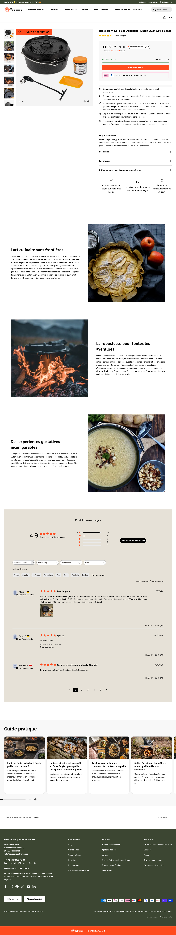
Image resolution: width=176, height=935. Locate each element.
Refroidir (54, 9)
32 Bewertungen (119, 35)
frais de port (115, 51)
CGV (94, 911)
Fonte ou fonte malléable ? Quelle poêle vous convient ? (24, 765)
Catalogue (148, 849)
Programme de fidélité (111, 865)
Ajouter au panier (135, 67)
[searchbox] (21, 562)
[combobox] (161, 9)
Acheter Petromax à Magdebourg (116, 860)
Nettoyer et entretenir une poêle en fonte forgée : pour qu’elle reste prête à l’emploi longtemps (66, 766)
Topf (58, 575)
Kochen (85, 575)
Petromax (13, 911)
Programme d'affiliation (154, 865)
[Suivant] (35, 799)
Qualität (25, 575)
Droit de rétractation (121, 911)
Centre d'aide (73, 849)
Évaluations (73, 865)
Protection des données (138, 911)
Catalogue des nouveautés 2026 (158, 844)
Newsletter (107, 870)
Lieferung (36, 575)
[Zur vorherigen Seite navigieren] (69, 690)
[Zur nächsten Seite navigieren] (106, 690)
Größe (16, 575)
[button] (170, 17)
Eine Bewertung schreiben (133, 540)
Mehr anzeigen (98, 575)
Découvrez (137, 9)
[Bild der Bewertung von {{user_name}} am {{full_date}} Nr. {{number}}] (46, 610)
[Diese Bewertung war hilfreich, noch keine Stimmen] (156, 625)
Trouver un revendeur (111, 844)
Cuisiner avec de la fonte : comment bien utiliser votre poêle (109, 765)
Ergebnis (75, 575)
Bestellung (48, 575)
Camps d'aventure (122, 9)
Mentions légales (152, 917)
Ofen (66, 575)
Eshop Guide (39, 911)
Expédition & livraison (105, 911)
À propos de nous (109, 849)
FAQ (70, 844)
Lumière (84, 9)
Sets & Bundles (101, 9)
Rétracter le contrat (34, 899)
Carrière (105, 855)
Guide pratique (74, 855)
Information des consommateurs (160, 911)
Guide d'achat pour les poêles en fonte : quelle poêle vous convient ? (150, 766)
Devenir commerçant (153, 860)
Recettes (72, 860)
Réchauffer (69, 9)
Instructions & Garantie (78, 870)
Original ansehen (47, 647)
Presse (146, 855)
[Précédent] (30, 799)
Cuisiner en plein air (35, 9)
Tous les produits (166, 917)
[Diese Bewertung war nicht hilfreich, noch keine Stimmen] (161, 625)
